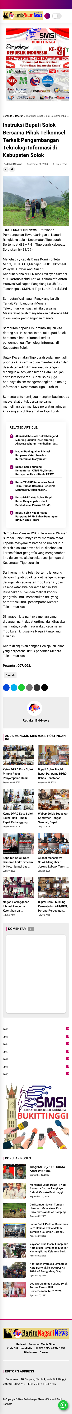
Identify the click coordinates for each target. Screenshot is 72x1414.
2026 (36, 1029)
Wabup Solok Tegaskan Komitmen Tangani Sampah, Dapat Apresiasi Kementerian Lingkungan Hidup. (53, 818)
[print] (29, 687)
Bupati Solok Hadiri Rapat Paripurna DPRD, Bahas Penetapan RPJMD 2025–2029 (36, 516)
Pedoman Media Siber (42, 1344)
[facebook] (5, 4)
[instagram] (11, 4)
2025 (36, 1037)
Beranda (7, 115)
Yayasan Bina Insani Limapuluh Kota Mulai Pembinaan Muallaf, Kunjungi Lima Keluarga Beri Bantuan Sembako (49, 1248)
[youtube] (16, 4)
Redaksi (21, 1344)
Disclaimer (30, 1352)
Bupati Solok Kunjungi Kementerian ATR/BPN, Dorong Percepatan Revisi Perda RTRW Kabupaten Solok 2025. (34, 470)
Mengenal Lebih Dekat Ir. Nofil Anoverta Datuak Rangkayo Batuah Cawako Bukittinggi (48, 1188)
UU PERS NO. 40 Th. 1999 (50, 1348)
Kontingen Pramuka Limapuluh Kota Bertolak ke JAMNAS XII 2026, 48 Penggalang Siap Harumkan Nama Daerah (49, 1267)
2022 (36, 1059)
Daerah (19, 115)
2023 (36, 1052)
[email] (37, 687)
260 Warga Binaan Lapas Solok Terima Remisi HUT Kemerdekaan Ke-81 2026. (48, 1287)
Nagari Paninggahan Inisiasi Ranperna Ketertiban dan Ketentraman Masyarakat (32, 455)
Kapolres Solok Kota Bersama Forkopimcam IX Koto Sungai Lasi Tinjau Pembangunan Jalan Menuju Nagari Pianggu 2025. (18, 862)
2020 (36, 1074)
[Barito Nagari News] (23, 18)
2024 (36, 1044)
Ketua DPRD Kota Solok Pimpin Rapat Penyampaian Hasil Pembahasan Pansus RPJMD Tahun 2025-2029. (34, 501)
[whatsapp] (21, 687)
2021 (36, 1067)
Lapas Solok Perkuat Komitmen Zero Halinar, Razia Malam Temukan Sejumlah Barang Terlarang (49, 1228)
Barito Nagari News (33, 1399)
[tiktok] (22, 4)
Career (44, 1352)
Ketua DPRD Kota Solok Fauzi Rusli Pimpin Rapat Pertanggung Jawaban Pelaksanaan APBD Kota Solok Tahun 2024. (18, 818)
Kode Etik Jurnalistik (19, 1348)
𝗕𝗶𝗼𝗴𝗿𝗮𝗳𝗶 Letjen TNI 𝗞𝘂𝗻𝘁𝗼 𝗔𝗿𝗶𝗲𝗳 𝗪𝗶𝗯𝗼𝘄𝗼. (47, 1168)
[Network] (47, 16)
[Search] (67, 5)
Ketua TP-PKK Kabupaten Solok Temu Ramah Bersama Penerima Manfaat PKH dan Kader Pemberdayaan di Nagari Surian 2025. (35, 486)
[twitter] (14, 687)
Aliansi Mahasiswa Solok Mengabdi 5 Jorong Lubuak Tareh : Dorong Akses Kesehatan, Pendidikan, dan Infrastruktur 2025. (37, 440)
